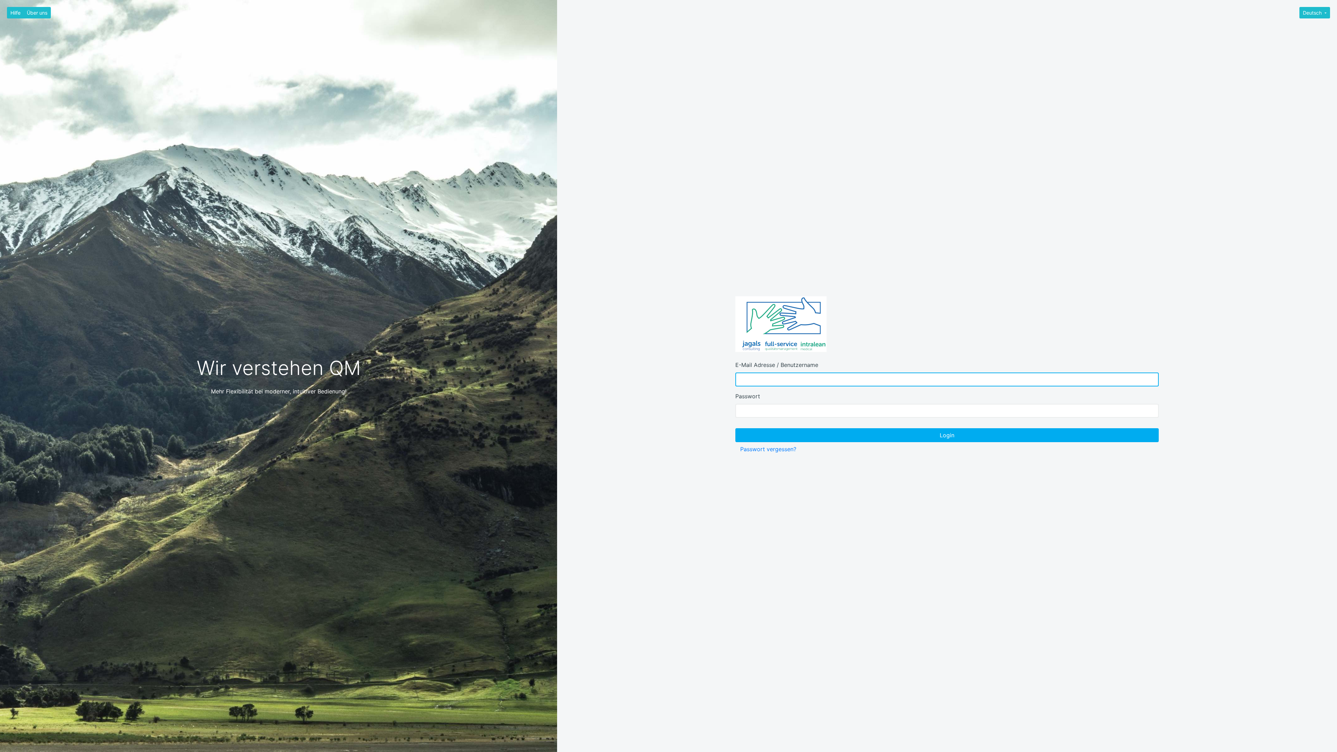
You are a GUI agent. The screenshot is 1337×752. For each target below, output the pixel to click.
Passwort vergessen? (768, 449)
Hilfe (15, 13)
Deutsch (1313, 13)
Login (947, 435)
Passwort (747, 396)
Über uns (37, 13)
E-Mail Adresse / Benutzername (776, 364)
